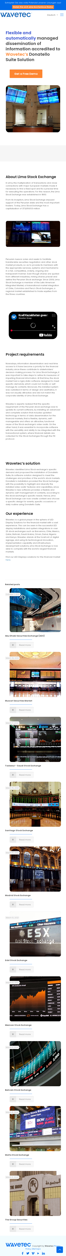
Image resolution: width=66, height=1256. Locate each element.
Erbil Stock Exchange (16, 960)
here (8, 559)
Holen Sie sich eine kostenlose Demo (33, 7)
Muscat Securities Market (18, 700)
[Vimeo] (33, 1253)
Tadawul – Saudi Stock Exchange (23, 765)
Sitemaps (36, 1249)
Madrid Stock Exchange (18, 895)
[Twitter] (28, 1253)
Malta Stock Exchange (17, 1154)
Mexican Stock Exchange (18, 1025)
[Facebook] (22, 1253)
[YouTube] (38, 1253)
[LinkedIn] (43, 1253)
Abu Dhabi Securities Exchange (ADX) (25, 635)
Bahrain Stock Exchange (18, 1090)
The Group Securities (16, 1219)
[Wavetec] (16, 14)
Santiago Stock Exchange (19, 830)
